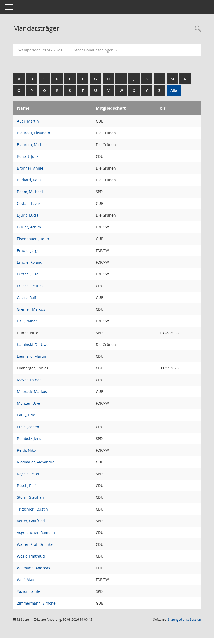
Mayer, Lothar (29, 379)
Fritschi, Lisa (27, 273)
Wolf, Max (25, 579)
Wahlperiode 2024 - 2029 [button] (40, 50)
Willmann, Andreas (33, 567)
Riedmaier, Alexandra (36, 462)
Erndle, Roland (30, 262)
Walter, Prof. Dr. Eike (35, 544)
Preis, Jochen (28, 426)
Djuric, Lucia (27, 215)
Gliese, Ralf (26, 297)
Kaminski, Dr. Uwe (33, 344)
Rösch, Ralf (26, 485)
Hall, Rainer (27, 320)
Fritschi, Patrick (30, 285)
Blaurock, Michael (32, 144)
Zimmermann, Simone (36, 603)
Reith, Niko (26, 450)
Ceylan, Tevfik (28, 203)
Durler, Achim (29, 226)
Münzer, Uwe (28, 403)
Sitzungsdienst (184, 619)
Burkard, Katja (29, 179)
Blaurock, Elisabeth (33, 132)
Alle (173, 90)
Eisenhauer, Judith (33, 238)
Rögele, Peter (28, 473)
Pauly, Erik (26, 415)
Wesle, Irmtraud (31, 556)
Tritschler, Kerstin (32, 509)
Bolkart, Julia (28, 156)
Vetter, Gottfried (31, 520)
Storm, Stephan (30, 497)
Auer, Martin (28, 121)
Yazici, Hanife (28, 591)
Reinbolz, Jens (29, 438)
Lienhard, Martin (31, 356)
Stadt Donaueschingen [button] (94, 50)
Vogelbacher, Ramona (36, 532)
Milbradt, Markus (32, 391)
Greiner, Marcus (31, 309)
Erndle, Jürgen (29, 250)
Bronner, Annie (30, 168)
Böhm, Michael (30, 191)
